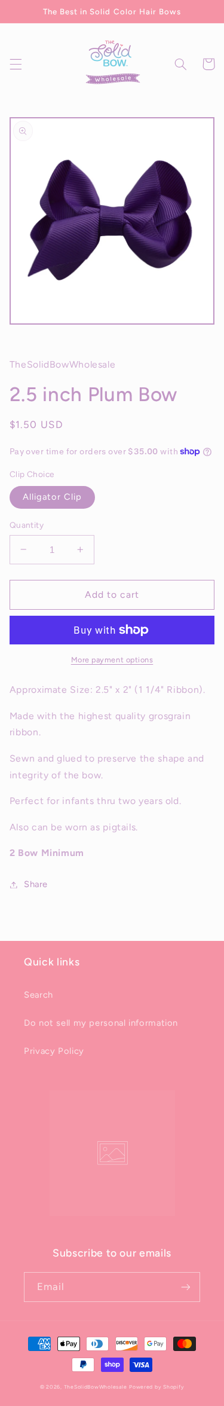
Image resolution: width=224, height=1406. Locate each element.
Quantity (27, 525)
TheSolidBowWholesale (95, 1387)
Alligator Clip (52, 496)
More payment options (112, 659)
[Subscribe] (186, 1286)
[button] (15, 64)
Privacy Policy (54, 1051)
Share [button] (36, 884)
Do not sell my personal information (101, 1022)
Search (38, 994)
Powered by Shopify (156, 1387)
